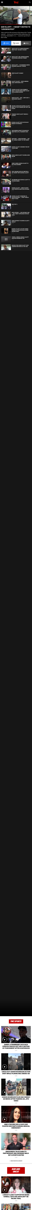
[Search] (30, 2)
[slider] (16, 24)
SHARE (17, 43)
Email (27, 43)
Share (7, 43)
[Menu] (2, 2)
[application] (16, 15)
